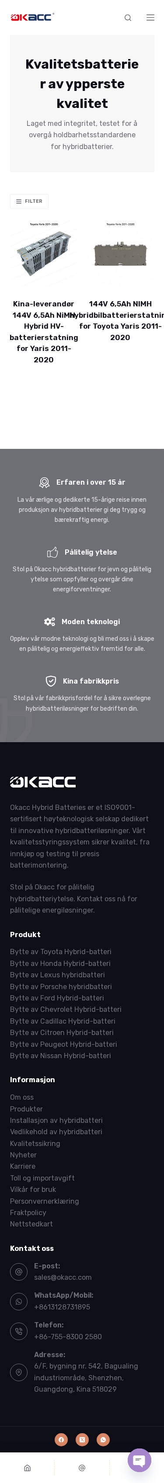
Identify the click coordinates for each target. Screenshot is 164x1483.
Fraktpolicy (28, 1213)
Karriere (22, 1166)
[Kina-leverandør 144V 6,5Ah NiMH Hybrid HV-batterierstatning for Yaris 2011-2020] (44, 254)
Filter (33, 201)
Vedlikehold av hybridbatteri (56, 1132)
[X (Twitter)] (82, 1439)
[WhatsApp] (103, 1439)
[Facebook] (61, 1439)
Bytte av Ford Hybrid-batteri (57, 998)
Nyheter (23, 1155)
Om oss (22, 1097)
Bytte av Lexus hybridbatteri (57, 975)
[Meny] (150, 17)
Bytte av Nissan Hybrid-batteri (60, 1056)
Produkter (26, 1109)
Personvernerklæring (44, 1201)
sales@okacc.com (63, 1277)
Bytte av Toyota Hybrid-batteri (61, 952)
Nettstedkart (31, 1224)
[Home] (27, 1467)
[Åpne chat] (139, 1460)
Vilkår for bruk (33, 1189)
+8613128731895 (62, 1307)
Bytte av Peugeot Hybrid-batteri (63, 1044)
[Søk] (128, 17)
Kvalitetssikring (35, 1143)
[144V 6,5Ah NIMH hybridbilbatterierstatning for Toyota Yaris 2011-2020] (120, 254)
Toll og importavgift (42, 1178)
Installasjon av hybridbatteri (56, 1120)
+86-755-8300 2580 (68, 1337)
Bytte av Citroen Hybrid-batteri (62, 1032)
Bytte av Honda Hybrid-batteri (60, 963)
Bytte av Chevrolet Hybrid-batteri (66, 1009)
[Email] (82, 1467)
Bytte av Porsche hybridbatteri (61, 987)
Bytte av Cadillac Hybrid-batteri (62, 1021)
